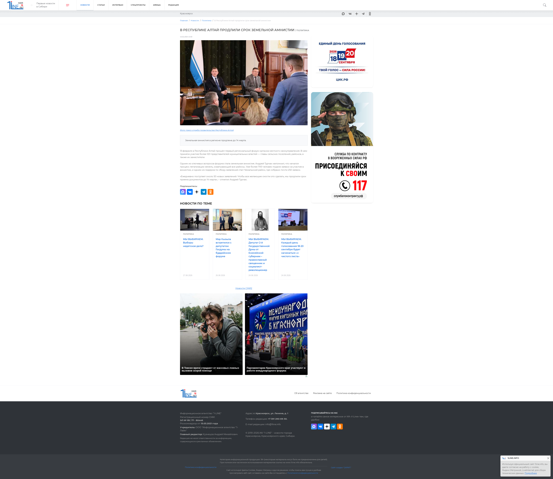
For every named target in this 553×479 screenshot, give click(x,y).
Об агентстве (301, 393)
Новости (85, 5)
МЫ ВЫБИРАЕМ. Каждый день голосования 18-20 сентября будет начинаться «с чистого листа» (292, 248)
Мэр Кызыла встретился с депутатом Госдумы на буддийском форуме (223, 248)
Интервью (117, 5)
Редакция (173, 5)
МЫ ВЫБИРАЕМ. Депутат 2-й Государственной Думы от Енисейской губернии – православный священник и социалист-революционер (259, 254)
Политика (188, 234)
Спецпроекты (138, 5)
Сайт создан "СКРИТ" (341, 467)
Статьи (101, 5)
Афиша (157, 5)
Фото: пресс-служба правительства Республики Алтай (207, 130)
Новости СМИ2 (243, 288)
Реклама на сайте (322, 393)
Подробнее (531, 473)
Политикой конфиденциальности (302, 473)
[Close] (548, 458)
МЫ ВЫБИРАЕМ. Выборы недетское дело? (193, 243)
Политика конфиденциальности (353, 393)
